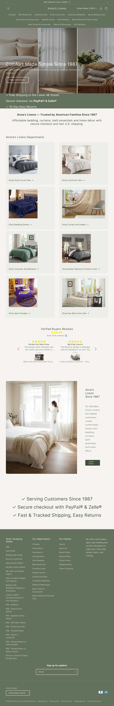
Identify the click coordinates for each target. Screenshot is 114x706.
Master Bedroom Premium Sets (43, 597)
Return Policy (64, 552)
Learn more (91, 462)
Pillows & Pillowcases (41, 585)
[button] (8, 8)
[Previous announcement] (6, 2)
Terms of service (66, 701)
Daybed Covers (39, 573)
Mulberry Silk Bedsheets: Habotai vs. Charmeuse (15, 588)
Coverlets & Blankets (41, 581)
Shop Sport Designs (18, 313)
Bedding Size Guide (14, 555)
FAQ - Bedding (12, 605)
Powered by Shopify (29, 701)
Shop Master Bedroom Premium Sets (79, 269)
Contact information (94, 701)
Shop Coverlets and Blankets (22, 269)
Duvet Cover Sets (40, 577)
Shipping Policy (65, 564)
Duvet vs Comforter (14, 559)
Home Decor (38, 548)
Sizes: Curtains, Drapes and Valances (16, 579)
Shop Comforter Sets (72, 180)
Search (62, 544)
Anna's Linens (17, 701)
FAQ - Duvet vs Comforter (12, 636)
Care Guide (10, 551)
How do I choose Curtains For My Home (17, 657)
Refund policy (42, 701)
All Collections (38, 556)
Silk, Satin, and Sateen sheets (15, 572)
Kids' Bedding (38, 560)
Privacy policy (54, 701)
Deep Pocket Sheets (14, 563)
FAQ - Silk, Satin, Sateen (16, 623)
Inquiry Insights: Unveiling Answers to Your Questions (15, 598)
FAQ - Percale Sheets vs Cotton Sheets (16, 643)
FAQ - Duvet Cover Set (15, 627)
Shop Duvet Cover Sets (20, 180)
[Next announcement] (107, 2)
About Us (63, 548)
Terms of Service (66, 569)
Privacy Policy (65, 560)
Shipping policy (80, 701)
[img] (57, 332)
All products (38, 552)
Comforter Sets (39, 569)
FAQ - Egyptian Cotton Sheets (15, 617)
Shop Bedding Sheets (19, 224)
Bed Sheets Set (39, 564)
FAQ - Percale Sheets (15, 631)
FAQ (7, 547)
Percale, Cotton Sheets (15, 567)
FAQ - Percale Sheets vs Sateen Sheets (16, 650)
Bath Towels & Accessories (38, 590)
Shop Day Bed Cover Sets (74, 313)
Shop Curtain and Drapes (74, 224)
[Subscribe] (75, 672)
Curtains (36, 544)
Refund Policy (65, 556)
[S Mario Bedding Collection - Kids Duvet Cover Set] (38, 357)
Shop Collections (17, 80)
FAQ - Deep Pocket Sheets (14, 610)
